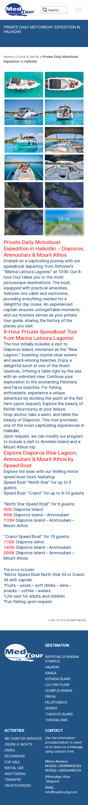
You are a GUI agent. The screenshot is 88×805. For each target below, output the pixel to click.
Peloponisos (56, 702)
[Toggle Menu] (78, 10)
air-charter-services (23, 738)
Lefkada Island (58, 679)
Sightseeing (15, 774)
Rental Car (14, 768)
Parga (50, 696)
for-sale (12, 762)
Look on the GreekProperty (67, 620)
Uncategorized (18, 785)
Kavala (50, 673)
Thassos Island (59, 714)
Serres (51, 708)
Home (8, 56)
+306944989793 (69, 770)
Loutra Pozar (57, 685)
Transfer (13, 780)
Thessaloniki (56, 720)
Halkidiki (52, 667)
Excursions (15, 756)
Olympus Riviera (58, 691)
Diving (10, 750)
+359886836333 (69, 766)
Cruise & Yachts (27, 56)
